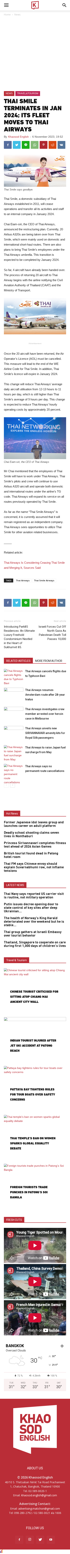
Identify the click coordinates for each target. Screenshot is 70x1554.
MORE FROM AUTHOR (48, 660)
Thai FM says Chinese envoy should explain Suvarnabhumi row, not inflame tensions (34, 867)
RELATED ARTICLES (18, 660)
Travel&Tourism (27, 93)
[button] (64, 5)
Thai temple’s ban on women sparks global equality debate (32, 1143)
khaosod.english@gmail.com (39, 1495)
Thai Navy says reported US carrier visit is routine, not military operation (34, 895)
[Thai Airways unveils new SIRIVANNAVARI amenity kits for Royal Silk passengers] (13, 732)
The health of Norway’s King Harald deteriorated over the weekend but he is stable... (34, 921)
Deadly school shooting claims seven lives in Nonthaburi (31, 834)
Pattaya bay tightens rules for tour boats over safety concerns (32, 1094)
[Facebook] (19, 1540)
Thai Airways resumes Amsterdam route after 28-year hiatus (45, 694)
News (17, 14)
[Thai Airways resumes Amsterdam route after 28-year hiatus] (13, 694)
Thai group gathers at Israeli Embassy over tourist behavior (32, 933)
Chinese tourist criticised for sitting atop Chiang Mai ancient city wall (34, 997)
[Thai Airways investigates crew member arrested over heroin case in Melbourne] (13, 713)
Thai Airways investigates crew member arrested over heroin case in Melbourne (44, 714)
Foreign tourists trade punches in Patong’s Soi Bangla (29, 1192)
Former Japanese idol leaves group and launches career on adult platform (34, 824)
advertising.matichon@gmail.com (39, 1508)
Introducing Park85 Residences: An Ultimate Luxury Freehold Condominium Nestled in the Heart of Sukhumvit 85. (19, 637)
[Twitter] (40, 1540)
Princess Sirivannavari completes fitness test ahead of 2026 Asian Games (35, 844)
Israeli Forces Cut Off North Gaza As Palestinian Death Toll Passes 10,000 (52, 633)
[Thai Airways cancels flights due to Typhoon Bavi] (13, 677)
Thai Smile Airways (44, 580)
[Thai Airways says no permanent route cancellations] (13, 774)
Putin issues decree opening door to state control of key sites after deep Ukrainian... (31, 908)
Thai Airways (23, 580)
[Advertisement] (35, 54)
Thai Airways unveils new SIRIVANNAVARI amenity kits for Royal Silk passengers (45, 733)
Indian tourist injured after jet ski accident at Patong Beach (33, 1045)
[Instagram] (30, 1540)
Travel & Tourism (16, 960)
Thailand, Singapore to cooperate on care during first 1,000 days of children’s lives (35, 944)
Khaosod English (18, 136)
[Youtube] (51, 1540)
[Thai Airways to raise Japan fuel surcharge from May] (13, 753)
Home (7, 14)
